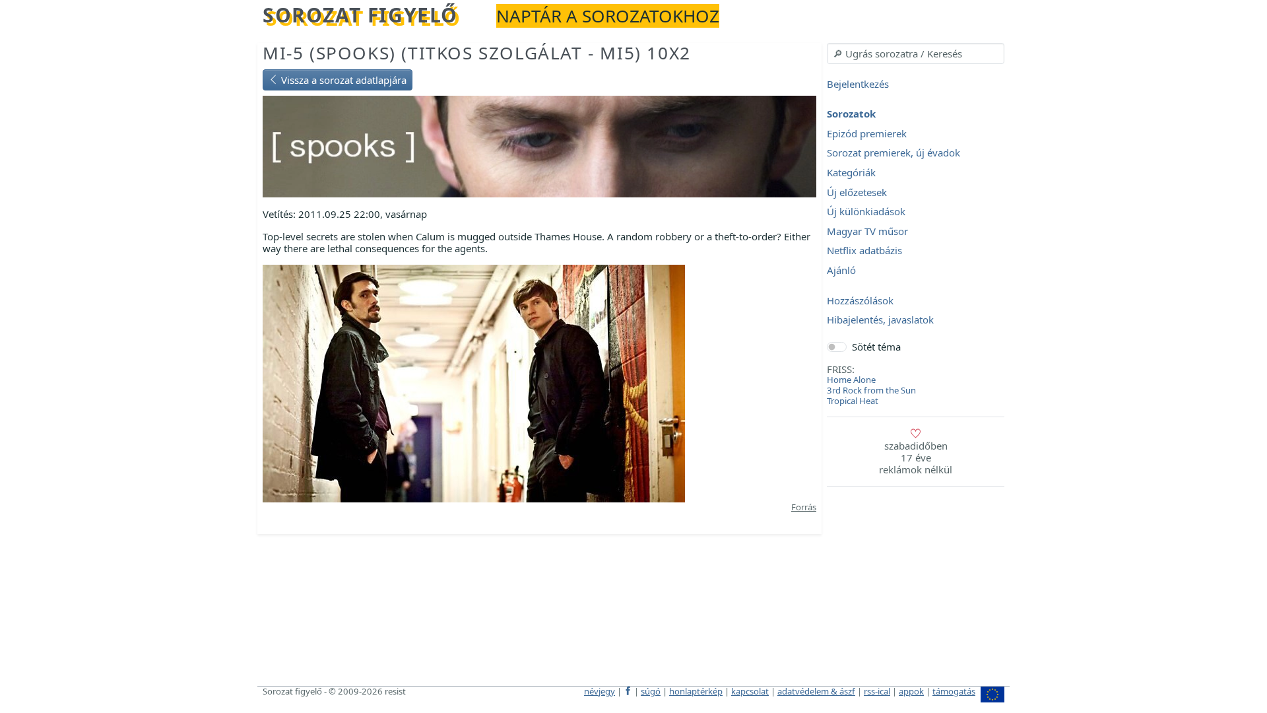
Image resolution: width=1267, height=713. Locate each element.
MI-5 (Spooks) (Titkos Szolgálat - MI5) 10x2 (477, 53)
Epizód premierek (867, 133)
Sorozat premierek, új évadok (893, 153)
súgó (651, 691)
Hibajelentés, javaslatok (880, 320)
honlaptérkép (696, 691)
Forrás (803, 507)
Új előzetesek (857, 192)
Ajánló (841, 270)
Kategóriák (851, 172)
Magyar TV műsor (867, 231)
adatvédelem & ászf (816, 691)
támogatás (953, 691)
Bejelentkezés (858, 83)
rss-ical (877, 691)
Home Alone (851, 380)
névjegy (599, 691)
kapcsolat (750, 691)
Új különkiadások (866, 212)
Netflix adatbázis (864, 250)
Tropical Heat (852, 401)
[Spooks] (539, 145)
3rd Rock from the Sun (871, 390)
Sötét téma (876, 347)
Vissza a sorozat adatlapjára (342, 79)
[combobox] (915, 53)
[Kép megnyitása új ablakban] (474, 382)
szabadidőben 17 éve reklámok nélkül (915, 457)
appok (911, 691)
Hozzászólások (860, 300)
